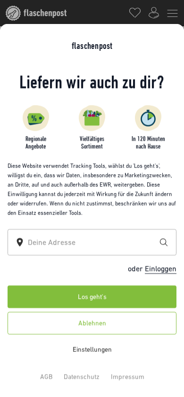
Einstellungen (92, 349)
